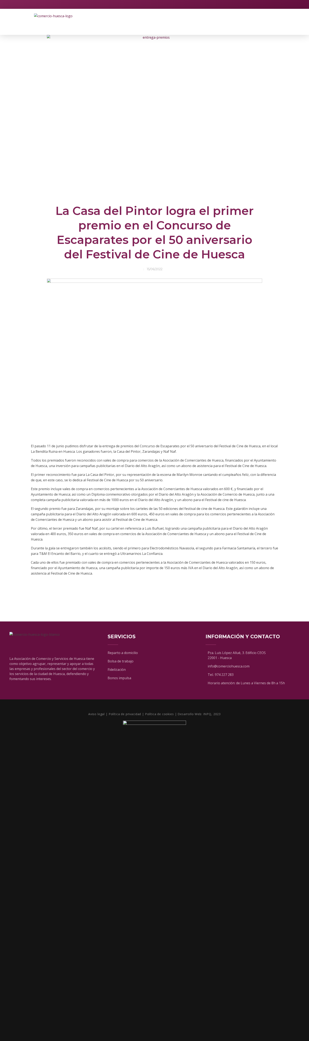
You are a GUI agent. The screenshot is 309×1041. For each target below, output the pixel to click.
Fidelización (117, 669)
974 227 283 (224, 674)
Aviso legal (96, 714)
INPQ (207, 714)
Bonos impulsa (119, 678)
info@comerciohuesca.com (229, 666)
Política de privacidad (125, 714)
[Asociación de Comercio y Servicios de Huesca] (61, 21)
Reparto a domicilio (123, 652)
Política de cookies (159, 714)
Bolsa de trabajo (120, 661)
